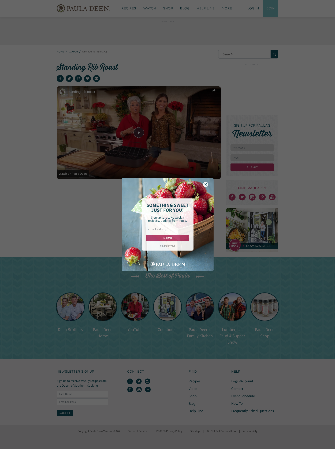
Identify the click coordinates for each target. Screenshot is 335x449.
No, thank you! (167, 245)
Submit (167, 238)
